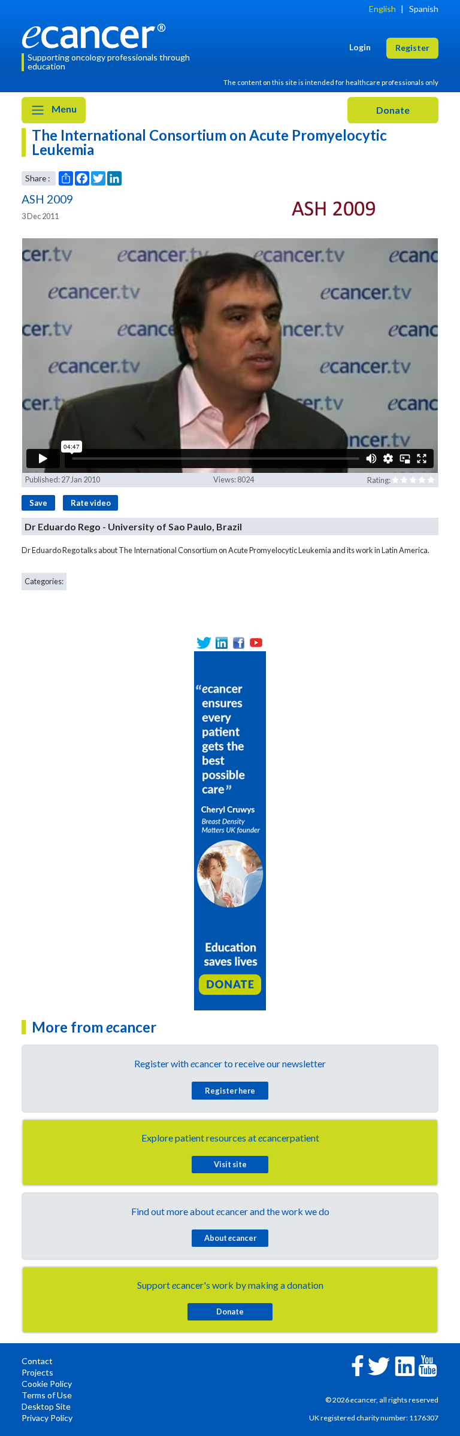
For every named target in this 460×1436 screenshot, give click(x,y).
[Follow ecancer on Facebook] (357, 1364)
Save (38, 503)
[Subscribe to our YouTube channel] (256, 642)
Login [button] (360, 47)
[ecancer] (97, 34)
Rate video (91, 503)
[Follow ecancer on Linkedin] (405, 1365)
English (382, 9)
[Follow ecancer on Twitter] (379, 1365)
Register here (230, 1090)
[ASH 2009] (334, 208)
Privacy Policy (47, 1418)
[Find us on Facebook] (238, 642)
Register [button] (412, 47)
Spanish (423, 9)
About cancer (230, 1238)
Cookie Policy (47, 1384)
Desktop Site (46, 1406)
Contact (37, 1361)
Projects (37, 1372)
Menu (63, 108)
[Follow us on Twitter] (203, 642)
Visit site (230, 1164)
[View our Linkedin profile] (221, 642)
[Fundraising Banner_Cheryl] (230, 829)
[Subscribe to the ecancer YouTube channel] (427, 1365)
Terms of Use (47, 1395)
